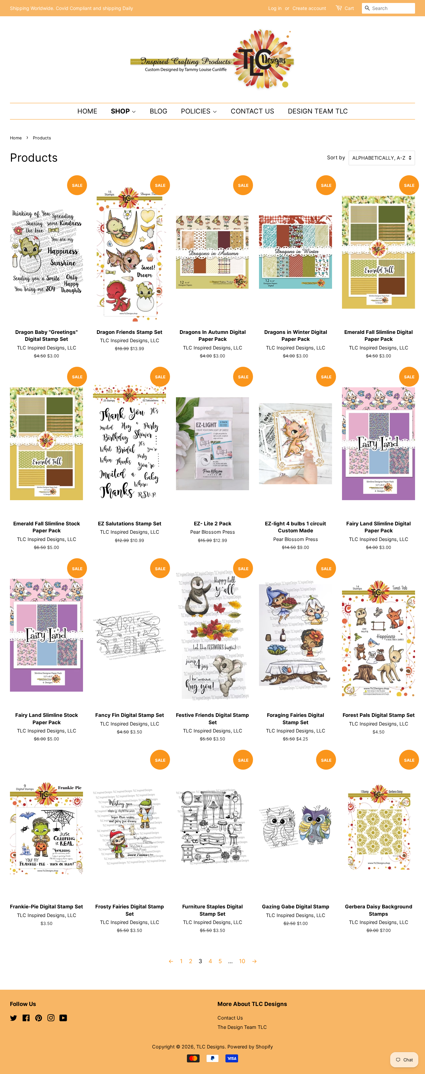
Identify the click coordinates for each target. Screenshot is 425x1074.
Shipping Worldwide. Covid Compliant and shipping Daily (71, 8)
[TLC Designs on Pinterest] (38, 1019)
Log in (275, 8)
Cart (349, 8)
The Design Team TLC (242, 1027)
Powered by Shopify (250, 1046)
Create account (309, 8)
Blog (158, 111)
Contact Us (252, 111)
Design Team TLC (318, 111)
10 (242, 961)
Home (87, 111)
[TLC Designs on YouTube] (63, 1019)
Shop (121, 111)
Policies (196, 111)
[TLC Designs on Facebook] (26, 1019)
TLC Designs (210, 1046)
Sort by (336, 157)
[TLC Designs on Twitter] (13, 1019)
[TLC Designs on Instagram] (50, 1019)
